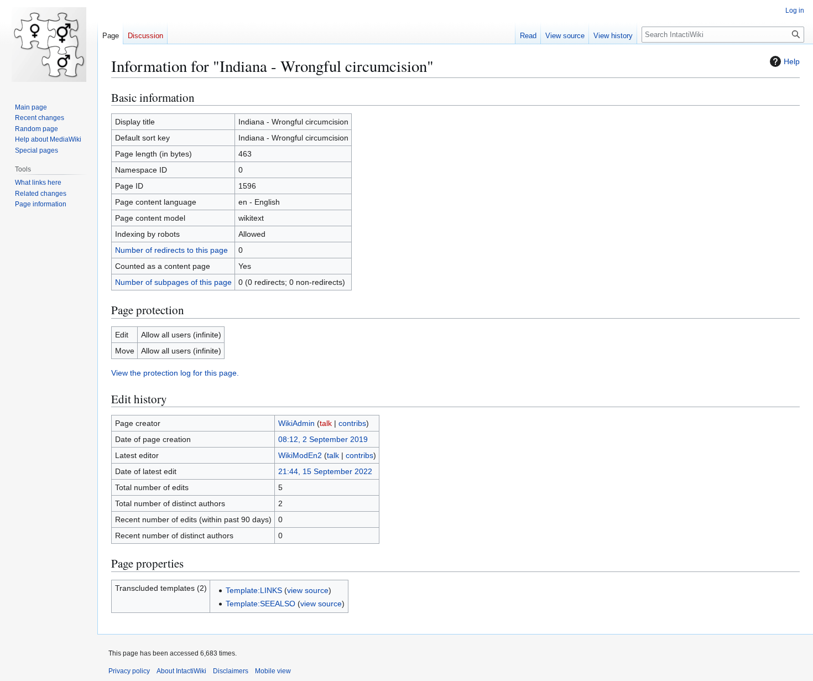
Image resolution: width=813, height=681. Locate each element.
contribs (352, 423)
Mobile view (273, 671)
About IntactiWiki (181, 671)
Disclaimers (230, 671)
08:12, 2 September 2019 (323, 439)
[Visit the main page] (48, 44)
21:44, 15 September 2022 (325, 471)
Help (792, 61)
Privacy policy (129, 671)
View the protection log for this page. (175, 372)
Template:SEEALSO (260, 603)
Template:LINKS (254, 590)
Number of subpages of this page (173, 282)
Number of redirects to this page (171, 250)
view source (308, 590)
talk (326, 423)
